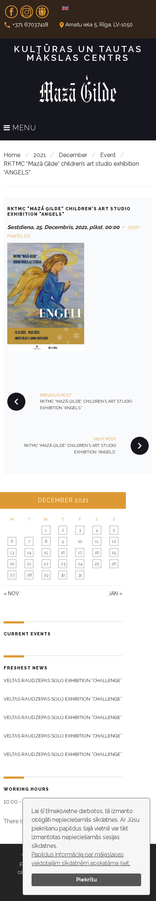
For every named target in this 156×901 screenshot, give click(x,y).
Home (12, 155)
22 (46, 563)
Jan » (115, 593)
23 (63, 563)
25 (96, 563)
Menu (23, 128)
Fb (11, 9)
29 (46, 575)
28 (29, 575)
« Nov (11, 593)
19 (114, 552)
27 (12, 575)
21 (29, 563)
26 (113, 563)
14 (29, 552)
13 (12, 552)
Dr (42, 9)
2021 (39, 155)
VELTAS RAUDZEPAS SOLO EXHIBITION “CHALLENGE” (63, 680)
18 (97, 552)
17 (80, 552)
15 (46, 552)
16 (63, 552)
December (73, 155)
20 (12, 563)
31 (80, 575)
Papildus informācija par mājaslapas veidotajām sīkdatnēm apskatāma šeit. (81, 859)
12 (114, 541)
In (27, 9)
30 (63, 575)
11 (97, 541)
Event (108, 155)
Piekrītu (86, 879)
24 (80, 563)
